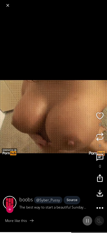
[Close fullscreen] (8, 5)
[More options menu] (101, 3)
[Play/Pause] (87, 221)
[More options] (100, 209)
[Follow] (9, 209)
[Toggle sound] (99, 221)
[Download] (100, 194)
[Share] (100, 179)
